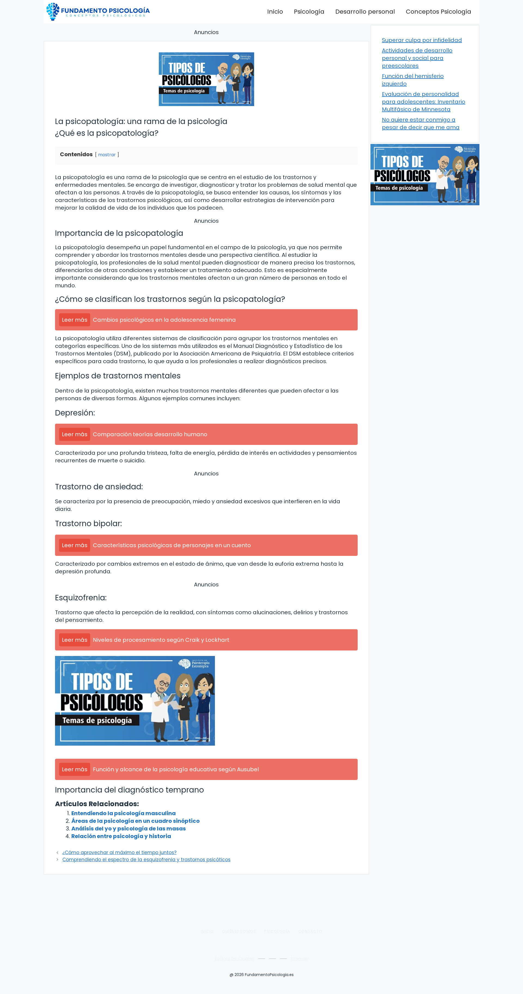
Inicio (275, 11)
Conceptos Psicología (438, 11)
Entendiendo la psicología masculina (123, 813)
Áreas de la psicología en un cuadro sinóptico (135, 821)
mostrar (107, 155)
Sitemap (299, 958)
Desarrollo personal (365, 11)
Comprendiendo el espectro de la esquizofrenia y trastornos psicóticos (146, 859)
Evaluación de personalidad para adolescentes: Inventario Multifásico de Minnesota (423, 101)
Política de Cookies (234, 958)
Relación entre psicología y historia (121, 836)
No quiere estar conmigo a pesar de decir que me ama (421, 123)
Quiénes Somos (239, 931)
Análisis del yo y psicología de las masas (128, 828)
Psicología (309, 11)
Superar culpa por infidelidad (422, 40)
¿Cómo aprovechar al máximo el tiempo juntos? (119, 852)
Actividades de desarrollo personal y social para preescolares (417, 58)
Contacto (310, 931)
